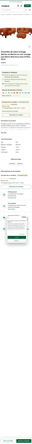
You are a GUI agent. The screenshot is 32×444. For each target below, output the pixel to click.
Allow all (16, 237)
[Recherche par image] (26, 10)
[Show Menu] (30, 10)
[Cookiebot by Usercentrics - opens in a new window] (21, 217)
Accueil (2, 14)
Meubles (9, 14)
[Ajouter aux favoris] (29, 46)
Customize (16, 240)
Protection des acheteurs (11, 77)
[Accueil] (8, 6)
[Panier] (18, 6)
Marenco (20, 163)
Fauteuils (27, 14)
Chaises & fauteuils (18, 14)
